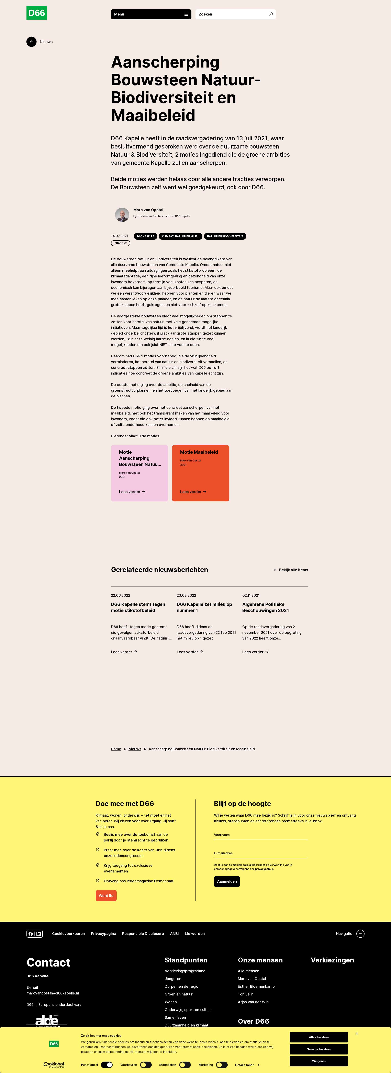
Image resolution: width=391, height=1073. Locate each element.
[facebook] (31, 934)
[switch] (146, 1065)
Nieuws (135, 749)
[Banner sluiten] (357, 1033)
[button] (153, 14)
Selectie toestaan (319, 1049)
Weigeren (319, 1061)
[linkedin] (38, 934)
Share (118, 243)
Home (116, 749)
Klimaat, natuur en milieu (180, 236)
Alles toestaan (319, 1037)
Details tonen (244, 1065)
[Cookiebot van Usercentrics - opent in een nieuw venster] (54, 1065)
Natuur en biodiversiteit (225, 236)
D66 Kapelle (145, 236)
